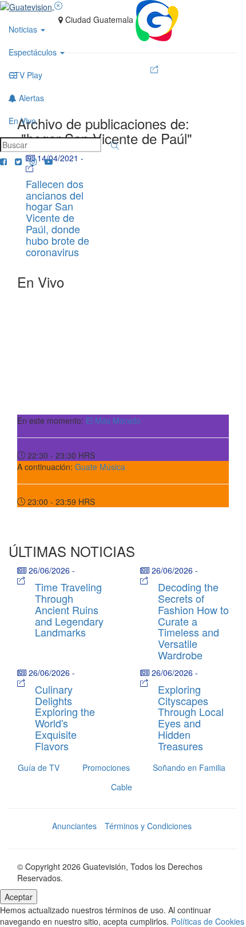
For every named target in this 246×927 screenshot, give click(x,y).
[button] (115, 146)
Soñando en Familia (189, 767)
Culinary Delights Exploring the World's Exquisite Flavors (65, 717)
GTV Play (25, 75)
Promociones (106, 767)
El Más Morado (113, 420)
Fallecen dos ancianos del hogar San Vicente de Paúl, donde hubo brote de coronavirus (57, 217)
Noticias (24, 29)
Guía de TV (38, 767)
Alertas (30, 98)
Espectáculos (34, 52)
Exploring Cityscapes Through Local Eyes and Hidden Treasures (191, 717)
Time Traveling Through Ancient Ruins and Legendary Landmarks (69, 609)
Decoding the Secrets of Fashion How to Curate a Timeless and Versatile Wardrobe (193, 620)
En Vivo (22, 120)
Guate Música (100, 466)
